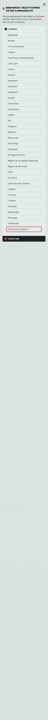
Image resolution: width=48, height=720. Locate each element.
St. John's (12, 177)
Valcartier (12, 206)
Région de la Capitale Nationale (23, 160)
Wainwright (13, 212)
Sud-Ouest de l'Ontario (19, 183)
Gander (11, 97)
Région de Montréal (17, 166)
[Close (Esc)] (44, 4)
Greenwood (13, 109)
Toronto (12, 195)
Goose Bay (13, 103)
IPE (9, 120)
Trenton (12, 200)
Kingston (12, 126)
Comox (11, 69)
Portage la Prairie (16, 155)
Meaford (12, 132)
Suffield (11, 189)
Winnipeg (12, 217)
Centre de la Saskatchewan (21, 57)
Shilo (10, 172)
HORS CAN (13, 239)
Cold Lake (12, 63)
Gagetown (13, 92)
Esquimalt (12, 86)
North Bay (13, 143)
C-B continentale (16, 46)
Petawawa (13, 149)
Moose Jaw (13, 137)
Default (40, 16)
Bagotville (13, 35)
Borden (11, 40)
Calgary (11, 52)
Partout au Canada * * (18, 229)
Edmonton (13, 80)
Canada (12, 29)
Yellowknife (13, 223)
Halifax (11, 115)
